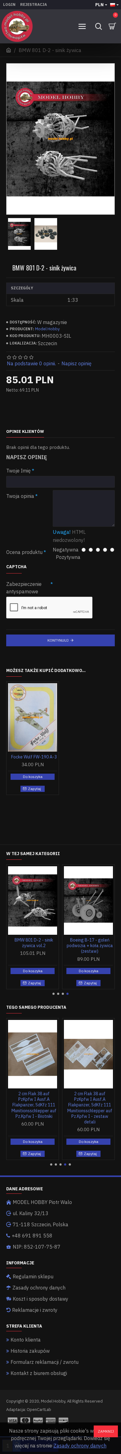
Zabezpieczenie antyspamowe (24, 588)
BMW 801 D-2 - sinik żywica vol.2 (34, 942)
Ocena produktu (24, 552)
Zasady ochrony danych (79, 1446)
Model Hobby (47, 329)
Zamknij (106, 1431)
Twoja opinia (20, 496)
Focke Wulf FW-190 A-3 (34, 757)
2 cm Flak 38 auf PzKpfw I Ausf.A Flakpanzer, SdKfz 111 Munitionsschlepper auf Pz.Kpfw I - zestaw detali (89, 1108)
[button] (53, 994)
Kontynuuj (58, 640)
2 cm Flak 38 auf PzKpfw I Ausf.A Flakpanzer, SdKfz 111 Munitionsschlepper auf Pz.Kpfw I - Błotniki (33, 1105)
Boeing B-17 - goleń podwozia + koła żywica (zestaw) (90, 945)
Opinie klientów (25, 431)
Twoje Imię (18, 471)
